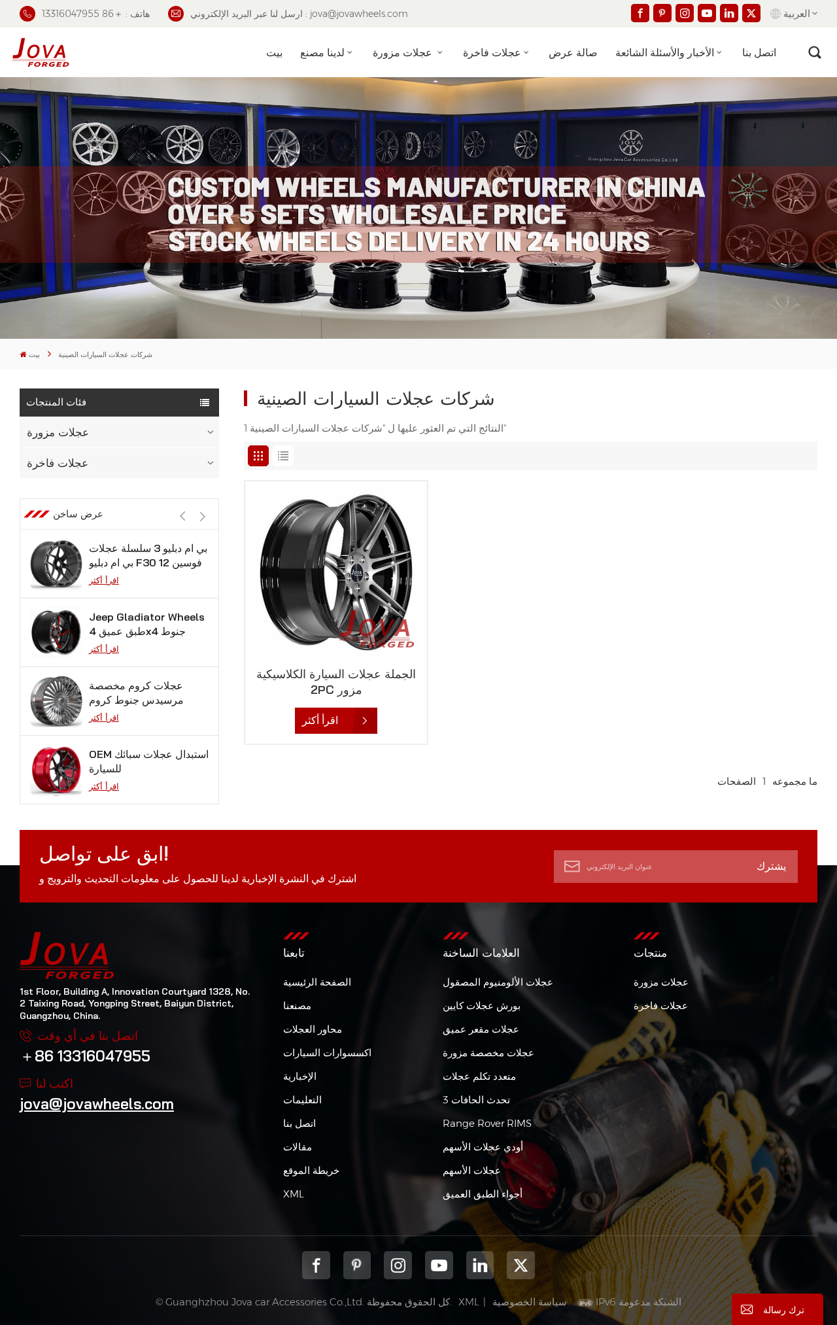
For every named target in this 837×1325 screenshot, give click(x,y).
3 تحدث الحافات (476, 1099)
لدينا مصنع (322, 52)
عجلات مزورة (404, 52)
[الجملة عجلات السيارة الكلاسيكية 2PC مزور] (336, 572)
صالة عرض (573, 52)
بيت (274, 52)
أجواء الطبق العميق (482, 1194)
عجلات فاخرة (492, 52)
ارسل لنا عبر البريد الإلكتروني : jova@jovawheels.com (299, 14)
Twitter (521, 1265)
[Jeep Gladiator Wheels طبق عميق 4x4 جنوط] (56, 632)
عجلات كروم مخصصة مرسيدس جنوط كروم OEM (136, 693)
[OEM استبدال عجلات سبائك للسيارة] (56, 770)
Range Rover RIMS (487, 1123)
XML (293, 1194)
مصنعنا (297, 1005)
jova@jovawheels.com (97, 1103)
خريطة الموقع (311, 1170)
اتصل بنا (759, 52)
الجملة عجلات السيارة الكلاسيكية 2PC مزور (336, 681)
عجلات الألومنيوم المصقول (498, 982)
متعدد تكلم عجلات (479, 1076)
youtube (439, 1265)
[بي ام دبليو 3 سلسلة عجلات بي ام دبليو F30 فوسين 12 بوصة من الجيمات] (56, 564)
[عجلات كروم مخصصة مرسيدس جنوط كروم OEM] (56, 701)
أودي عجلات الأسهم (483, 1147)
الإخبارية (299, 1076)
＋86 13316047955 (85, 1055)
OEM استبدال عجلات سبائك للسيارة (149, 761)
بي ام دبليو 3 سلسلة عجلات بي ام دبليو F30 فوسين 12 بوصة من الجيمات (148, 556)
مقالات (297, 1147)
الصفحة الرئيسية (317, 982)
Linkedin (480, 1265)
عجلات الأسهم (472, 1170)
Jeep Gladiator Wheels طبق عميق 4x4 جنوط (147, 624)
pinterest (357, 1265)
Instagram (398, 1265)
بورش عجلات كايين (482, 1005)
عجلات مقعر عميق (481, 1029)
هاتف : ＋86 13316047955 (96, 14)
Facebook (316, 1265)
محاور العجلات (312, 1029)
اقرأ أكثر (104, 580)
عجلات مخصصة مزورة (488, 1052)
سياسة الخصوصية (529, 1302)
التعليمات (302, 1099)
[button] (202, 517)
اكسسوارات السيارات (327, 1052)
